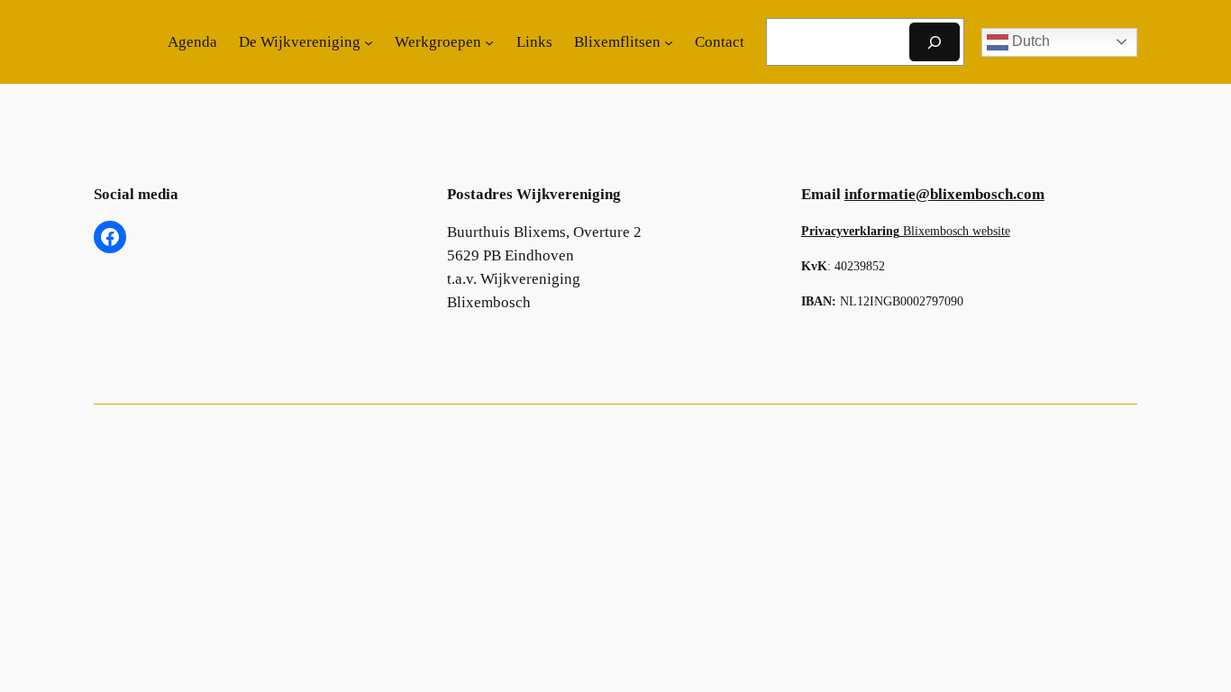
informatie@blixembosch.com (944, 194)
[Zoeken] (934, 42)
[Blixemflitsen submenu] (668, 42)
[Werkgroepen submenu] (489, 42)
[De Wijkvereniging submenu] (368, 42)
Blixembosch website (905, 230)
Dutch (1029, 41)
